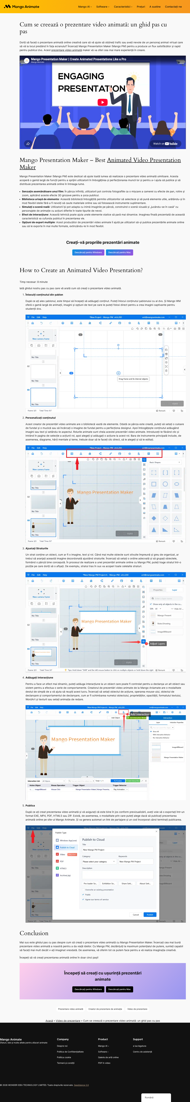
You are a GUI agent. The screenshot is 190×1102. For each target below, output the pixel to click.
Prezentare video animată (70, 1009)
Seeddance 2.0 (81, 1085)
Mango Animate (11, 1039)
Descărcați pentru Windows (88, 252)
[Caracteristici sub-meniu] (131, 6)
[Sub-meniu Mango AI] (91, 6)
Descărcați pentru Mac (119, 252)
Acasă (49, 1020)
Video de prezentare (137, 1009)
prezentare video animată (66, 50)
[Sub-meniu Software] (108, 6)
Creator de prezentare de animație (105, 1009)
